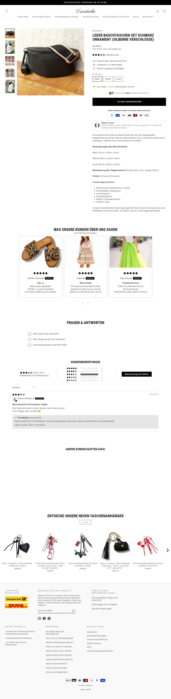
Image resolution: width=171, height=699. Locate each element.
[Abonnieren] (73, 610)
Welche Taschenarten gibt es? (60, 642)
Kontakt (148, 17)
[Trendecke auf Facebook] (44, 618)
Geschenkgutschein (116, 17)
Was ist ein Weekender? (57, 672)
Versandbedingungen (97, 636)
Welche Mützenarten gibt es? (59, 659)
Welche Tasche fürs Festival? (59, 655)
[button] (99, 55)
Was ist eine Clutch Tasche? (58, 651)
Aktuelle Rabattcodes (101, 609)
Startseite (97, 31)
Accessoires (91, 17)
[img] (18, 394)
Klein (97, 79)
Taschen (22, 17)
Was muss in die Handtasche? (59, 638)
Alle (85, 522)
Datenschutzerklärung (97, 639)
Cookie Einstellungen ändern (100, 651)
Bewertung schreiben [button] (136, 374)
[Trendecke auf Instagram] (39, 618)
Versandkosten (114, 49)
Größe (97, 74)
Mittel (108, 79)
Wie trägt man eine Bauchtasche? (55, 632)
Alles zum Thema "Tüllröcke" (59, 647)
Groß (118, 79)
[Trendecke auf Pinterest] (49, 618)
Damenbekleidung (67, 17)
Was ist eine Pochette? (56, 664)
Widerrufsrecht (94, 643)
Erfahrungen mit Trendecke (104, 604)
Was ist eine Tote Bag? (56, 668)
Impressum (92, 632)
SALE (136, 17)
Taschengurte (41, 17)
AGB (89, 647)
